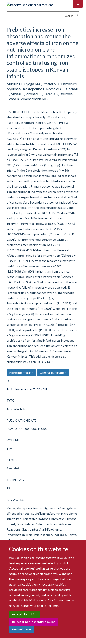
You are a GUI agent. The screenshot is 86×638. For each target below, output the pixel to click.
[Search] (76, 15)
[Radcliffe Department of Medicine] (30, 3)
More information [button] (21, 372)
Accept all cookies (24, 614)
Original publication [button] (53, 372)
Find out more (21, 629)
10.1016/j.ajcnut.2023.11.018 (27, 389)
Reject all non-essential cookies (33, 622)
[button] (78, 4)
